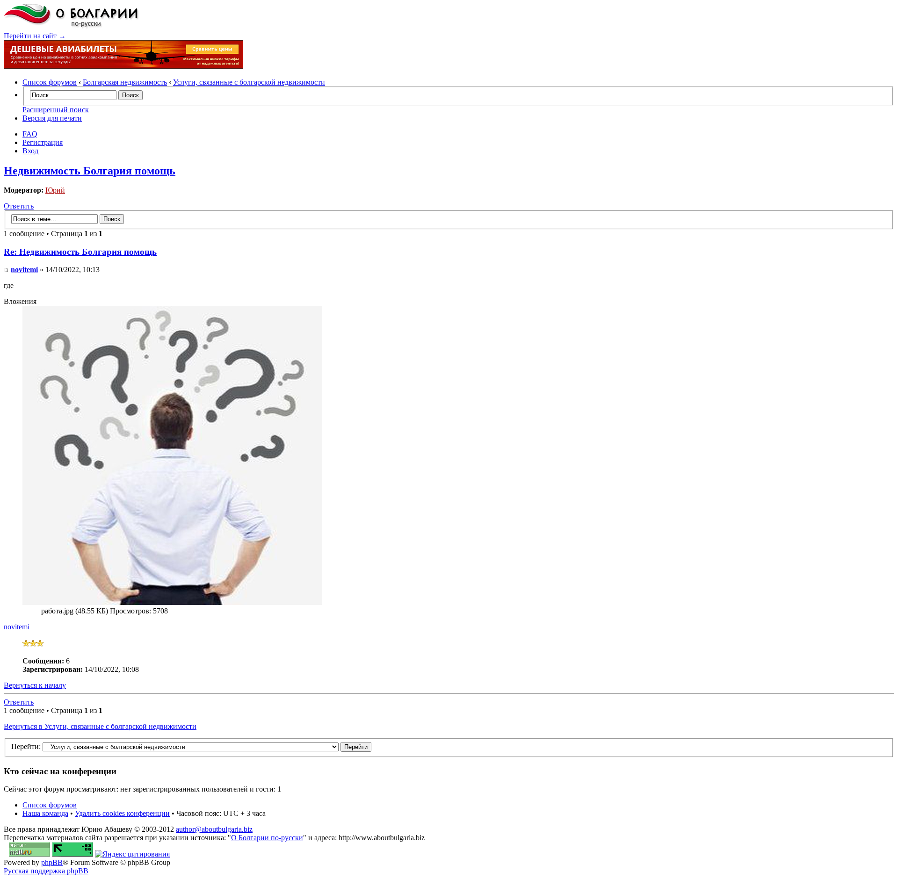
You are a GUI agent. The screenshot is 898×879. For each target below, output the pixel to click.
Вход (30, 151)
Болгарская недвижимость (125, 82)
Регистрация (42, 142)
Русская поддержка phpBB (46, 871)
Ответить (19, 206)
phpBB (52, 862)
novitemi (24, 270)
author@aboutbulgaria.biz (214, 829)
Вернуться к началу (35, 685)
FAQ (29, 134)
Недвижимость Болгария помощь (89, 171)
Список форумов (49, 82)
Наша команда (45, 813)
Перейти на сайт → (35, 36)
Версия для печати (52, 118)
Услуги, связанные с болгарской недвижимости (249, 82)
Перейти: (26, 746)
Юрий (55, 190)
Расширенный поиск (55, 110)
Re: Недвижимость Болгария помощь (80, 252)
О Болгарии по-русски (267, 838)
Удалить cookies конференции (122, 813)
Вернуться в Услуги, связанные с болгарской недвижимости (100, 726)
